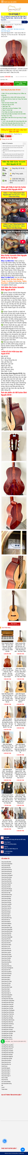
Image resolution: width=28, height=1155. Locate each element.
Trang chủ (3, 29)
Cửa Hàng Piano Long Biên (7, 1006)
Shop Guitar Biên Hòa (6, 896)
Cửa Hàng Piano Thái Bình (7, 1050)
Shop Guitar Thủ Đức (6, 906)
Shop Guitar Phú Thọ (6, 867)
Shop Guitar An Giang (6, 954)
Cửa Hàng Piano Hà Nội (7, 1058)
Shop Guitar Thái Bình (6, 879)
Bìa (2, 1085)
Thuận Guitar (4, 1089)
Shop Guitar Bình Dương (7, 931)
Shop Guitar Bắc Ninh (6, 862)
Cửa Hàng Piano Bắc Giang (8, 1002)
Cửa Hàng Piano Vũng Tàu (7, 1016)
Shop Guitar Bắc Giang (7, 877)
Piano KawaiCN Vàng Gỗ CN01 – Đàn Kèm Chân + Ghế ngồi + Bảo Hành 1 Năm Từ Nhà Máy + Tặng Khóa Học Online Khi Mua (7, 647)
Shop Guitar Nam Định (6, 881)
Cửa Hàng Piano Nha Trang (7, 1047)
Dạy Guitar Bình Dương (7, 1083)
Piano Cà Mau (5, 1077)
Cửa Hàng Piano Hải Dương (8, 1012)
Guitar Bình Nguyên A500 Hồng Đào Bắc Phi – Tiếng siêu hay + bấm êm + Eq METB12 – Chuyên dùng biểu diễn (7, 747)
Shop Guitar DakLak (6, 921)
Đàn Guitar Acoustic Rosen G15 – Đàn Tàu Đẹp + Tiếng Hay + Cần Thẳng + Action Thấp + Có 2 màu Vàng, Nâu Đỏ (7, 823)
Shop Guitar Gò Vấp (6, 892)
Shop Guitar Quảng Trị (6, 996)
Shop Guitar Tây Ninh (6, 958)
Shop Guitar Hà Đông (6, 902)
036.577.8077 (7, 853)
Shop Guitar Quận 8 (6, 914)
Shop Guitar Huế (5, 964)
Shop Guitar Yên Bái (6, 960)
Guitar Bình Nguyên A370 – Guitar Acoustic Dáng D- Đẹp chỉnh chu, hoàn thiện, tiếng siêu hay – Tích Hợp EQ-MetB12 (20, 698)
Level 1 (3, 1087)
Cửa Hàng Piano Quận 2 (7, 1037)
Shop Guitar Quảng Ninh (7, 863)
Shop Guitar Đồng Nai (6, 950)
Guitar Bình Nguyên (5, 31)
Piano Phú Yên (5, 1079)
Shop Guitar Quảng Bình (7, 995)
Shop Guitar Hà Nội (6, 865)
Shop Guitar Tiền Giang (7, 956)
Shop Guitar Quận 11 (6, 1075)
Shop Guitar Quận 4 (6, 1070)
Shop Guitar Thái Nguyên (7, 875)
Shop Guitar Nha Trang (7, 917)
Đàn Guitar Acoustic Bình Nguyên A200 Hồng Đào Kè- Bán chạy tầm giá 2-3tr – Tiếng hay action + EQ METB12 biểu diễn (20, 722)
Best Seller (10, 29)
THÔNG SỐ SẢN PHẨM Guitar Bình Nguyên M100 (13, 155)
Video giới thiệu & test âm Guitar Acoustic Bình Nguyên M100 (13, 148)
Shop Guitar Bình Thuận (7, 927)
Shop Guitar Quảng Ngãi (7, 937)
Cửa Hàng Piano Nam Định (7, 1052)
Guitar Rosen (4, 1066)
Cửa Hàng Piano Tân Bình (7, 1033)
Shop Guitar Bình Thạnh (7, 890)
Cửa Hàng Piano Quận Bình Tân (8, 1031)
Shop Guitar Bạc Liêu (6, 1064)
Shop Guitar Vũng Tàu (6, 935)
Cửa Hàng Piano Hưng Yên (7, 1004)
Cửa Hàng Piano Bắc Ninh (7, 998)
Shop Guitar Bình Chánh (7, 941)
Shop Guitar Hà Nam (6, 912)
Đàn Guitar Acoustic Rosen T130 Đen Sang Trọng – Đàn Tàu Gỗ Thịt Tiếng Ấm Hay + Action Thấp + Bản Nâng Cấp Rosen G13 (20, 824)
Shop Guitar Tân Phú (6, 887)
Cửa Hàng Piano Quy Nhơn (7, 1045)
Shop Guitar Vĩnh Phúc (7, 966)
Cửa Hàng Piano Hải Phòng (8, 1023)
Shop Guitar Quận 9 (6, 979)
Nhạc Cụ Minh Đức (20, 1153)
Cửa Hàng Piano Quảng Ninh (8, 1000)
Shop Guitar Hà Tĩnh (6, 969)
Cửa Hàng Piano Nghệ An (7, 1056)
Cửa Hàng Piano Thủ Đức (7, 1029)
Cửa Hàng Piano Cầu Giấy (7, 1008)
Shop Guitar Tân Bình (6, 885)
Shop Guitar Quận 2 (6, 977)
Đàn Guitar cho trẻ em (19, 29)
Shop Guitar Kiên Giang (7, 894)
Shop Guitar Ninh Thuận (7, 987)
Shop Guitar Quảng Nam (7, 929)
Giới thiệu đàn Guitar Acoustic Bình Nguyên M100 (13, 154)
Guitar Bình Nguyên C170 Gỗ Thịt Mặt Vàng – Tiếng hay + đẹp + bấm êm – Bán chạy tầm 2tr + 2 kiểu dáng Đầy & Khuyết (7, 672)
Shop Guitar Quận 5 (6, 1072)
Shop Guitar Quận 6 (6, 1074)
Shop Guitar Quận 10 (6, 993)
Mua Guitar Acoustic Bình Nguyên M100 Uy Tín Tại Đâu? (13, 151)
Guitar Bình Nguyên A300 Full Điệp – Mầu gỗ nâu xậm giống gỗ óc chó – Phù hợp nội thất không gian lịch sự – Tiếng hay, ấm (20, 799)
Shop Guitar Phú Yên (6, 939)
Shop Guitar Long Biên (7, 904)
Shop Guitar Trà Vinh (6, 983)
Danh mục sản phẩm (10, 2)
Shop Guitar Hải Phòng (7, 869)
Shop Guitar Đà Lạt (6, 919)
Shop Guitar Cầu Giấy (6, 900)
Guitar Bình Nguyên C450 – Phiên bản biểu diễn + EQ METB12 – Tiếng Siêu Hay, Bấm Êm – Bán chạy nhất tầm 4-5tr (20, 748)
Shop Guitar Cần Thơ (6, 948)
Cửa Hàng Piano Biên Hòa (7, 1022)
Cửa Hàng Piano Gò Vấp (7, 1035)
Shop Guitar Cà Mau (6, 925)
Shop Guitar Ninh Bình (6, 933)
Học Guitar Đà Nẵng (6, 1081)
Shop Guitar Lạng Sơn (6, 908)
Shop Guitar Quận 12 (6, 915)
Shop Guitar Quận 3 (6, 991)
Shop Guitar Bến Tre (6, 985)
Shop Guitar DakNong (6, 923)
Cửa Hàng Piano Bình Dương (8, 1020)
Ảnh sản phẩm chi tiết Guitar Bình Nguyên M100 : (13, 157)
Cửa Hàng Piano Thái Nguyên (8, 1010)
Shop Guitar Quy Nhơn (6, 962)
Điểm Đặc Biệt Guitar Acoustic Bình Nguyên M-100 (13, 145)
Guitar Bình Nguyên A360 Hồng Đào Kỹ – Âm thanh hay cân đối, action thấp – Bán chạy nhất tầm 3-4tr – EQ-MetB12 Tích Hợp (7, 723)
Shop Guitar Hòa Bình (6, 1060)
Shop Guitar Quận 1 (6, 989)
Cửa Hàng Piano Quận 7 (7, 1025)
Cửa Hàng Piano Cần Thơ (7, 1049)
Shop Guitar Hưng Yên (6, 873)
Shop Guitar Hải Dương (7, 871)
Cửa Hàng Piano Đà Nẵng (7, 1018)
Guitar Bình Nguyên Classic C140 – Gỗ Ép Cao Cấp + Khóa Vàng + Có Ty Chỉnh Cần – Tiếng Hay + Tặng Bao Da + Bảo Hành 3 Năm (20, 672)
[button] (23, 143)
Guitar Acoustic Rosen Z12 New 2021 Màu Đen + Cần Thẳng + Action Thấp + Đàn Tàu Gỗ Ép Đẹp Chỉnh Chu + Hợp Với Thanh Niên (7, 799)
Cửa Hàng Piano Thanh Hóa (8, 1014)
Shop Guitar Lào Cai (6, 910)
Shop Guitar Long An (6, 952)
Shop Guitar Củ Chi (6, 946)
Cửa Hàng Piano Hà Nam (7, 1054)
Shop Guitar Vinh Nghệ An (7, 968)
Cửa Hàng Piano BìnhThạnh (8, 1027)
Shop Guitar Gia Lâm (6, 1062)
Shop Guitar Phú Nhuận (7, 888)
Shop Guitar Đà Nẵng (6, 898)
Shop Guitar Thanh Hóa (7, 883)
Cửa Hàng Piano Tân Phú (7, 1039)
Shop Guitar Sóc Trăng (7, 981)
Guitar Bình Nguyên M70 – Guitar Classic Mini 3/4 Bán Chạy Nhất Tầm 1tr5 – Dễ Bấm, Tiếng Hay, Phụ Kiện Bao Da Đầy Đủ (7, 698)
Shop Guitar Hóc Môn (6, 944)
